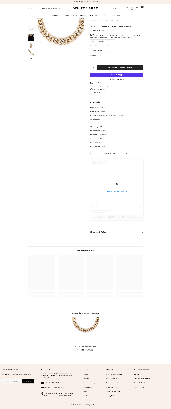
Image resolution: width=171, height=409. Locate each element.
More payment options (117, 79)
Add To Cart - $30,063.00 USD (120, 67)
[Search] (120, 8)
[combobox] (118, 8)
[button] (39, 41)
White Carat (94, 21)
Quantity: (93, 55)
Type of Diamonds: (102, 46)
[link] (41, 293)
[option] (60, 2)
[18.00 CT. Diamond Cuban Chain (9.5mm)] (85, 330)
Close (142, 2)
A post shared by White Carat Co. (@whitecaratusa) (117, 217)
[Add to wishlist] (92, 67)
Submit (28, 381)
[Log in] (132, 8)
